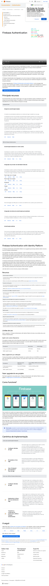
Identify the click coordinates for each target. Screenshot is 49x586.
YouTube (18, 558)
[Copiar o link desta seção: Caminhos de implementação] (29, 436)
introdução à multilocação (12, 314)
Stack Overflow (36, 552)
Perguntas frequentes (37, 558)
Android (9, 137)
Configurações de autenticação (12, 306)
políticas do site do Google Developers (13, 542)
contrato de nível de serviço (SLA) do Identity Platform (15, 320)
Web (13, 137)
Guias (2, 550)
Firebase (3, 9)
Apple (30, 280)
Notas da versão (36, 556)
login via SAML (14, 296)
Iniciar (44, 19)
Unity (20, 158)
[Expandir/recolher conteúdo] (10, 12)
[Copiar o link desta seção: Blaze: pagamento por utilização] (21, 354)
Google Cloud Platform (5, 573)
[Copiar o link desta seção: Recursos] (10, 272)
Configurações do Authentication (13, 377)
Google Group (36, 554)
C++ (17, 158)
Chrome (3, 569)
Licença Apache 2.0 (33, 541)
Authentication (16, 5)
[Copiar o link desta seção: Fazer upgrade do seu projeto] (25, 373)
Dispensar (37, 19)
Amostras (3, 554)
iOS (5, 137)
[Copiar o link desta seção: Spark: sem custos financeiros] (20, 338)
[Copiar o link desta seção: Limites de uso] (14, 330)
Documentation (5, 5)
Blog (18, 552)
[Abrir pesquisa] (30, 1)
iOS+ (5, 530)
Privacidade (12, 580)
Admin (43, 530)
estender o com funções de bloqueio (19, 288)
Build (22, 9)
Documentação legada (37, 560)
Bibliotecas (3, 556)
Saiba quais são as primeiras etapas (11, 90)
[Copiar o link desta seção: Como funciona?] (18, 382)
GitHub (2, 558)
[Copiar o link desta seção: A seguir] (11, 523)
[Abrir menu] (2, 1)
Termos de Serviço (4, 580)
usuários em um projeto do (18, 526)
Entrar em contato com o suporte (39, 550)
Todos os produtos (4, 575)
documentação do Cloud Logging (30, 308)
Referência (3, 552)
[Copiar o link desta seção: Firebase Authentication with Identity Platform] (44, 246)
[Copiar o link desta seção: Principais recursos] (20, 95)
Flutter (24, 530)
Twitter (18, 556)
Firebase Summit (20, 554)
